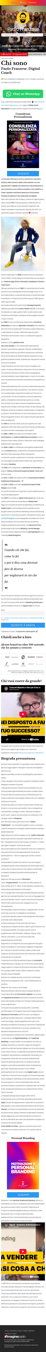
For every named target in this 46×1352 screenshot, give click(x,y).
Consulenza (8, 1333)
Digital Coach (7, 46)
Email (3, 610)
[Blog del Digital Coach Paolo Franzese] (23, 24)
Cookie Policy (13, 1330)
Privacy (6, 1330)
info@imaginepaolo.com (13, 105)
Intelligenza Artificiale (27, 49)
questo (27, 79)
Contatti (25, 1330)
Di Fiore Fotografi (8, 518)
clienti (42, 671)
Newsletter (31, 1330)
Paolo (23, 29)
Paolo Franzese (17, 1341)
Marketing (19, 46)
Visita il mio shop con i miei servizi (31, 753)
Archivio (14, 1333)
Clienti (20, 1330)
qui (41, 109)
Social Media (30, 46)
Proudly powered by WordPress (12, 1345)
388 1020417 (38, 102)
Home (6, 58)
